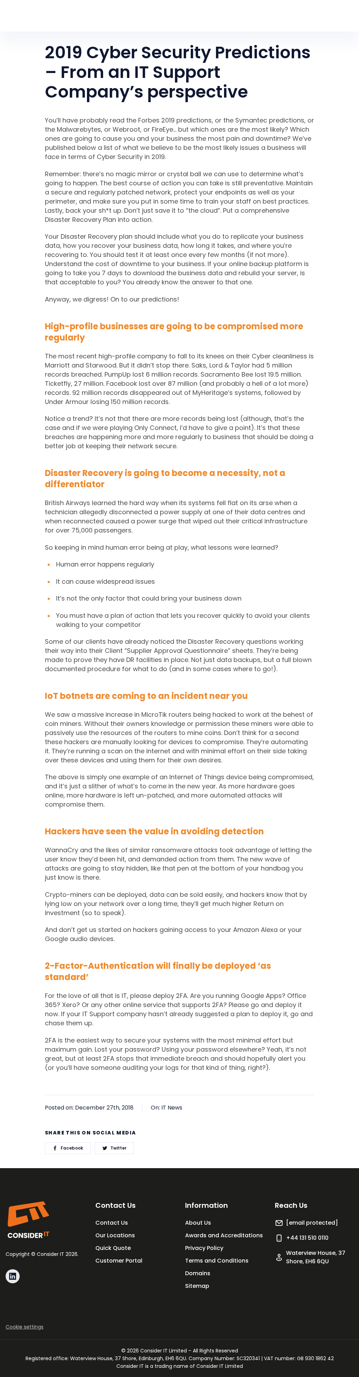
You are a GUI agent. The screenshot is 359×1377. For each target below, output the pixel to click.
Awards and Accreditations (224, 1235)
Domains (197, 1273)
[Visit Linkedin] (13, 1276)
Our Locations (115, 1235)
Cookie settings (24, 1326)
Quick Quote (113, 1248)
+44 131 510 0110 (307, 1238)
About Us (198, 1223)
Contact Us (111, 1223)
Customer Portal (118, 1261)
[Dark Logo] (28, 1219)
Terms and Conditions (217, 1261)
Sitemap (197, 1286)
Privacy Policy (204, 1248)
